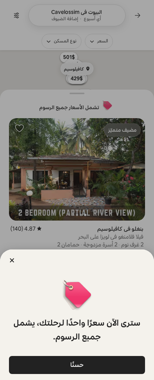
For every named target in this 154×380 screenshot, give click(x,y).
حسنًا (77, 365)
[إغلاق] (12, 260)
